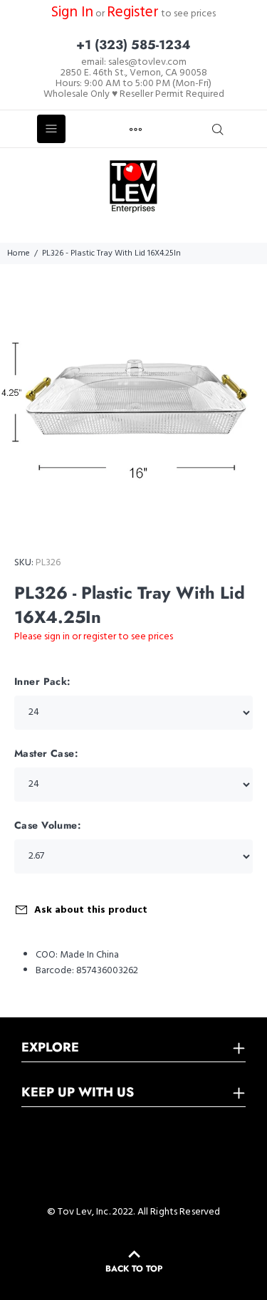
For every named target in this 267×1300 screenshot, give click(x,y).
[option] (133, 397)
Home (18, 253)
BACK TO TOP (133, 1268)
